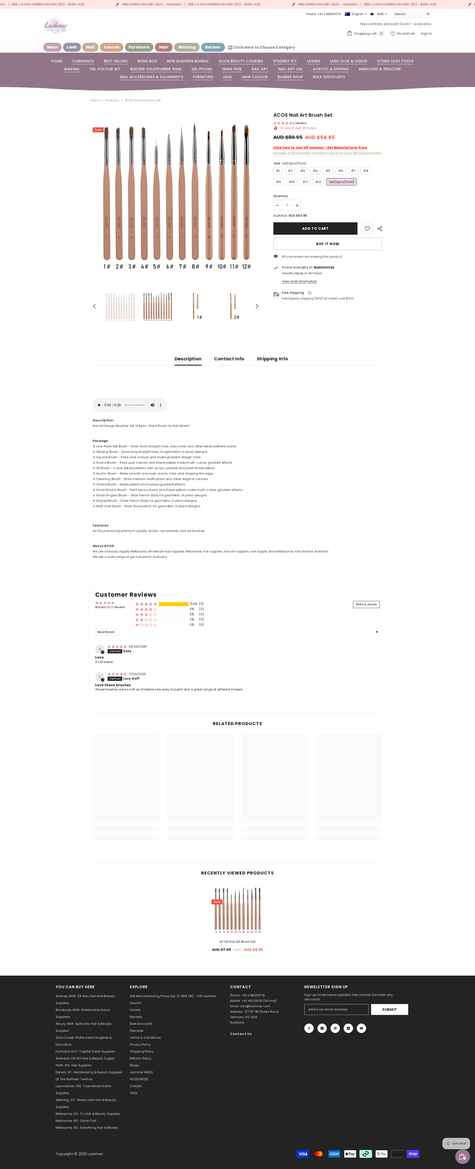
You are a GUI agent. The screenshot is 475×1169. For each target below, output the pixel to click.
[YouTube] (361, 1028)
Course (112, 47)
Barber (213, 47)
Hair (163, 47)
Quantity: (280, 196)
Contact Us (241, 1033)
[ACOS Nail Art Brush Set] (237, 909)
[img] (118, 646)
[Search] (412, 14)
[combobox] (408, 14)
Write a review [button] (366, 604)
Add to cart (315, 228)
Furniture (139, 47)
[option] (176, 194)
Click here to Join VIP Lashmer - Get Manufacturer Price (320, 148)
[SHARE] (378, 229)
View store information (299, 281)
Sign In (426, 33)
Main (52, 47)
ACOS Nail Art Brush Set (237, 942)
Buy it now (327, 244)
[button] (94, 306)
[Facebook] (309, 1028)
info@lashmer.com (255, 1006)
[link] (367, 228)
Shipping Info (272, 359)
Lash (72, 47)
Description (188, 359)
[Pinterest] (335, 1028)
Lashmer (95, 1153)
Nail (90, 47)
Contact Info (229, 359)
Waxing (186, 47)
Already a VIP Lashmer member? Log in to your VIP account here (327, 153)
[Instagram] (322, 1028)
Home (94, 100)
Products (112, 100)
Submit (389, 1009)
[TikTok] (348, 1028)
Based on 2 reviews (110, 607)
